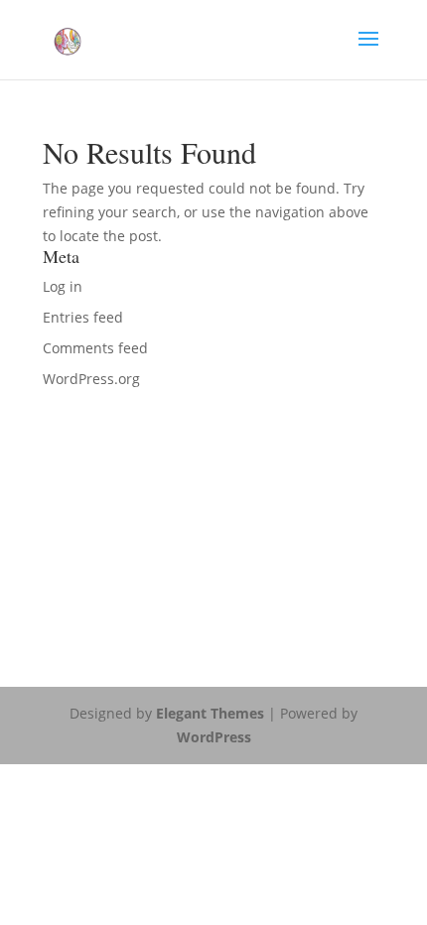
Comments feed (95, 347)
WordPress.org (91, 378)
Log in (62, 286)
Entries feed (83, 317)
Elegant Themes (210, 713)
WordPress (214, 736)
